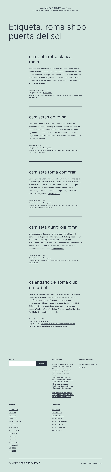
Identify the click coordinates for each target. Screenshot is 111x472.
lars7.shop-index (58, 424)
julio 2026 (12, 412)
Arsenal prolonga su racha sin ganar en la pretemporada (62, 365)
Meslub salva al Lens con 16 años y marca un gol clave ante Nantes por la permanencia (63, 395)
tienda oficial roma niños (37, 152)
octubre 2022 (14, 442)
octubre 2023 (14, 430)
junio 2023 (12, 439)
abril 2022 (12, 451)
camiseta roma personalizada (50, 205)
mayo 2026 (13, 418)
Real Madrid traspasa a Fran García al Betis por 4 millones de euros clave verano (62, 379)
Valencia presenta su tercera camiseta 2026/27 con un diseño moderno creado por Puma (62, 372)
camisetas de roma (47, 116)
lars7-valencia (57, 418)
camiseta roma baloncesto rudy (51, 324)
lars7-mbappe (57, 412)
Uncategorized (47, 93)
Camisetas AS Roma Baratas (55, 8)
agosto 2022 (13, 445)
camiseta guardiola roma (53, 227)
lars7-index (56, 410)
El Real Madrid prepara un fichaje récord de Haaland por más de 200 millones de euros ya (62, 387)
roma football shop (47, 95)
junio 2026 (12, 415)
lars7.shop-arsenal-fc (59, 421)
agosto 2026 (13, 410)
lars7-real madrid (58, 415)
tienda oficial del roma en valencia (40, 207)
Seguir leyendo (39, 83)
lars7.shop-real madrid (60, 427)
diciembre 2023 (14, 427)
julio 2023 (12, 436)
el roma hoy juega (64, 260)
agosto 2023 (13, 433)
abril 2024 (12, 424)
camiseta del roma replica (49, 260)
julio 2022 (12, 448)
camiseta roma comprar (52, 172)
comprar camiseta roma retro (50, 150)
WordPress (98, 463)
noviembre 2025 (15, 421)
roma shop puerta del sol (62, 95)
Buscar (11, 360)
